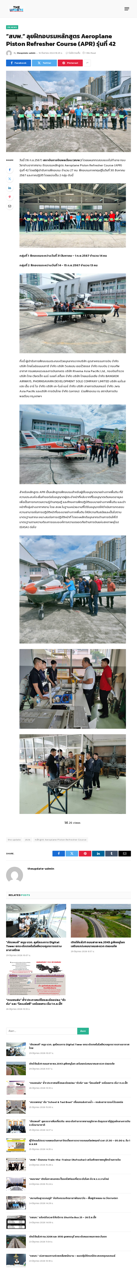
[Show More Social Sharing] (87, 63)
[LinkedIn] (9, 187)
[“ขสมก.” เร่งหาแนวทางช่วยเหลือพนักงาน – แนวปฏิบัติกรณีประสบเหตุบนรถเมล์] (16, 1260)
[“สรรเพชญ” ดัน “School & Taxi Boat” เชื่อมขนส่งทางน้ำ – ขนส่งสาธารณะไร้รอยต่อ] (16, 1107)
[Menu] (127, 9)
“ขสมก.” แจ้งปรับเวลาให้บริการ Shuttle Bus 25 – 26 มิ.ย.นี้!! (62, 1217)
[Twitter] (9, 178)
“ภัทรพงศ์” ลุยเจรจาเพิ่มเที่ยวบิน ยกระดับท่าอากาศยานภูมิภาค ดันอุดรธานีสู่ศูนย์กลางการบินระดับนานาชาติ (79, 1123)
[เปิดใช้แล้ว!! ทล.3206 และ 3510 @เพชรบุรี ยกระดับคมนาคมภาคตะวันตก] (16, 1241)
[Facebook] (9, 169)
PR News (12, 27)
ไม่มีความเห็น (74, 53)
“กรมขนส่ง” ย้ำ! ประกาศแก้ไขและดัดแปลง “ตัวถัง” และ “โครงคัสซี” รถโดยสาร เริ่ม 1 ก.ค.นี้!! (36, 1002)
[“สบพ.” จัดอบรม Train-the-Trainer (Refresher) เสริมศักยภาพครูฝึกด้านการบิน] (16, 1164)
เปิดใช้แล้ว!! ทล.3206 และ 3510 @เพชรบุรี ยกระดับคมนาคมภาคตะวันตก (68, 1237)
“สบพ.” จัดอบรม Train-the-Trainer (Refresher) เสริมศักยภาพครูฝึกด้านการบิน (75, 1160)
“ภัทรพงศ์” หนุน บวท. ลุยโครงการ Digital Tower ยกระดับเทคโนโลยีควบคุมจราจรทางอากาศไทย (34, 946)
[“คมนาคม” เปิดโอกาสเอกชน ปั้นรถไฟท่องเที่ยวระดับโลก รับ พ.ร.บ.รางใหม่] (16, 1183)
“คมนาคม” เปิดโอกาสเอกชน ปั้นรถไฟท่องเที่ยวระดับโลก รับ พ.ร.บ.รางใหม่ (69, 1179)
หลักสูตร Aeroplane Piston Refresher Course (60, 839)
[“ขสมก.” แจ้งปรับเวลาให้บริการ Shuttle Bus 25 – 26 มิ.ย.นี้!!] (16, 1222)
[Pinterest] (9, 196)
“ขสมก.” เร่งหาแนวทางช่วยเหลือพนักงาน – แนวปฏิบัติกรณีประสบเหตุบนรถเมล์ (72, 1256)
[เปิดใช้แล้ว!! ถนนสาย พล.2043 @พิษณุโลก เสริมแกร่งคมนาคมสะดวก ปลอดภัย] (101, 921)
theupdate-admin (26, 53)
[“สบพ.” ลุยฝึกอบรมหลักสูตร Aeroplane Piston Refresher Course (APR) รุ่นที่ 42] (68, 111)
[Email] (9, 206)
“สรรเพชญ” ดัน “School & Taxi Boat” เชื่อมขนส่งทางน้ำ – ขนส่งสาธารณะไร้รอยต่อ (76, 1102)
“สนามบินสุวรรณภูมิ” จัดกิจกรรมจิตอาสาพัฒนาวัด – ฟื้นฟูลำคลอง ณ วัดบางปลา (73, 1198)
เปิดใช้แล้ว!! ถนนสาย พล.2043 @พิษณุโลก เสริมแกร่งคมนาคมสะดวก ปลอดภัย (98, 944)
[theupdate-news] (16, 8)
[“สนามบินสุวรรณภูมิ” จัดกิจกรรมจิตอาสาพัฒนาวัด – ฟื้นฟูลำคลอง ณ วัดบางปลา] (16, 1203)
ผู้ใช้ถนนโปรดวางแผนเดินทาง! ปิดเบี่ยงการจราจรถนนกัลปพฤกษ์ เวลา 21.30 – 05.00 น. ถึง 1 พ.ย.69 (79, 1142)
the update (14, 839)
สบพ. (28, 839)
